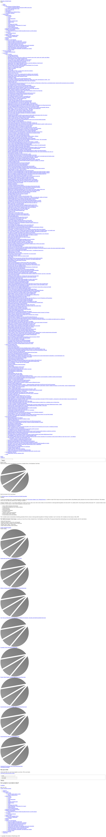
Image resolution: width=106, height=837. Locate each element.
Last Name (3, 778)
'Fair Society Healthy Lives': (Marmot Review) (37, 499)
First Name (3, 777)
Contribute (2, 785)
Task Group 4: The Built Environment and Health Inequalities (15, 496)
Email (2, 775)
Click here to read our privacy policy (7, 773)
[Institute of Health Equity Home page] (5, 1)
